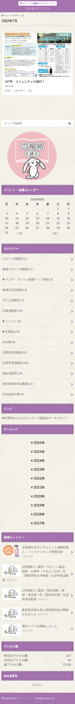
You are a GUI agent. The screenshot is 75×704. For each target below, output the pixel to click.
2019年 (39, 505)
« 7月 (19, 233)
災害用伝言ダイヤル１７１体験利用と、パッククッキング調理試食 (45, 551)
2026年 (39, 443)
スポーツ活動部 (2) (14, 258)
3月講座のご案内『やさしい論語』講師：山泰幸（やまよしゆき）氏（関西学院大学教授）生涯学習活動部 (35, 573)
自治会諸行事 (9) (13, 394)
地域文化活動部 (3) (14, 289)
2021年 (39, 487)
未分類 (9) (8, 342)
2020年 (39, 496)
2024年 (39, 461)
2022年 (15, 15)
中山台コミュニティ (26, 698)
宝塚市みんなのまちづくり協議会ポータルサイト (36, 418)
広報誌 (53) (12, 331)
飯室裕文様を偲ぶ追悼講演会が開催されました (45, 612)
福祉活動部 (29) (12, 373)
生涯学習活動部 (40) (15, 362)
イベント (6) (13, 321)
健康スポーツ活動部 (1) (17, 269)
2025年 (39, 452)
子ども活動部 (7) (13, 300)
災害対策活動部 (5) (14, 352)
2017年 (39, 523)
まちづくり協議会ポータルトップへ (39, 3)
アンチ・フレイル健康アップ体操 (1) (29, 279)
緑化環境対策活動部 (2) (17, 383)
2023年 (39, 469)
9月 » (55, 233)
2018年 (39, 514)
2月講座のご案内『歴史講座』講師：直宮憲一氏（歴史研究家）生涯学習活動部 (45, 594)
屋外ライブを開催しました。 (41, 628)
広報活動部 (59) (12, 310)
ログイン (37, 684)
